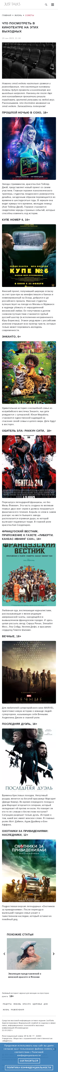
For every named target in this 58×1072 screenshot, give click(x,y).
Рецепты (7, 1004)
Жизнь (18, 15)
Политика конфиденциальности (29, 1067)
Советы (29, 15)
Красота (27, 1004)
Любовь (17, 1004)
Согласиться (29, 1061)
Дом (46, 1004)
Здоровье (37, 1004)
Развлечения (17, 1010)
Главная (6, 15)
